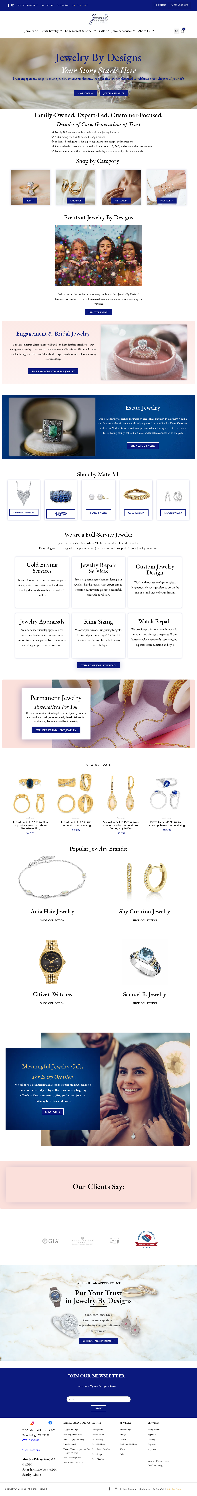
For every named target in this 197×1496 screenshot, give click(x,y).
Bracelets (123, 1439)
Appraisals (152, 1434)
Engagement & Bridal (78, 31)
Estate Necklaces (98, 1444)
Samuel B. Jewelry (144, 994)
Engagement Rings (70, 1429)
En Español (63, 5)
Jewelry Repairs (153, 1429)
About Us (144, 31)
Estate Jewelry (49, 31)
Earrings (123, 1434)
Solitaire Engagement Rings (73, 1439)
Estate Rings (97, 1454)
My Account (181, 5)
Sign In (162, 5)
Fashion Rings (125, 1429)
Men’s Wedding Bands (72, 1457)
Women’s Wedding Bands (73, 1462)
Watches (123, 1449)
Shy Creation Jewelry (144, 911)
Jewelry (29, 31)
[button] (176, 31)
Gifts (102, 31)
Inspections (152, 1449)
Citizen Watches (52, 994)
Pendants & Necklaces (128, 1444)
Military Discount (27, 5)
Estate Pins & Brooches (101, 1449)
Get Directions (31, 1450)
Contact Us (47, 5)
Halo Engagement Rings (72, 1434)
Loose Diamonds (69, 1444)
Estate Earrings (97, 1439)
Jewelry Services (122, 31)
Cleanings (151, 1439)
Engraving (152, 1444)
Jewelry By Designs (16, 1488)
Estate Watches (98, 1459)
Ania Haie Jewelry (52, 911)
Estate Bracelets (98, 1434)
